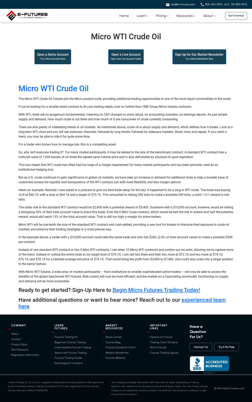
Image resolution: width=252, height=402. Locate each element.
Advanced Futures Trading (71, 352)
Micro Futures (158, 347)
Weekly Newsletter (117, 352)
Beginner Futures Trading (70, 342)
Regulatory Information (25, 354)
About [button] (208, 16)
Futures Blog (113, 342)
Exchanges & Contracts (69, 363)
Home (124, 16)
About (15, 333)
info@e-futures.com (183, 4)
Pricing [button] (161, 16)
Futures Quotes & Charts (120, 347)
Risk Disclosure (19, 349)
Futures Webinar (115, 357)
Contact (16, 339)
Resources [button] (185, 16)
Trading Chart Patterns (164, 342)
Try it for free (226, 347)
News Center (114, 337)
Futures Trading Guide (68, 357)
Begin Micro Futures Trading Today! (156, 290)
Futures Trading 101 (66, 337)
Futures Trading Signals (164, 352)
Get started (236, 15)
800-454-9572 (213, 4)
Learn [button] (141, 16)
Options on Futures (161, 337)
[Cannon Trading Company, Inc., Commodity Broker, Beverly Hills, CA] (209, 365)
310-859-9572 (239, 4)
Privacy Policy (19, 344)
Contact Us (201, 347)
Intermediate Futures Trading (73, 347)
